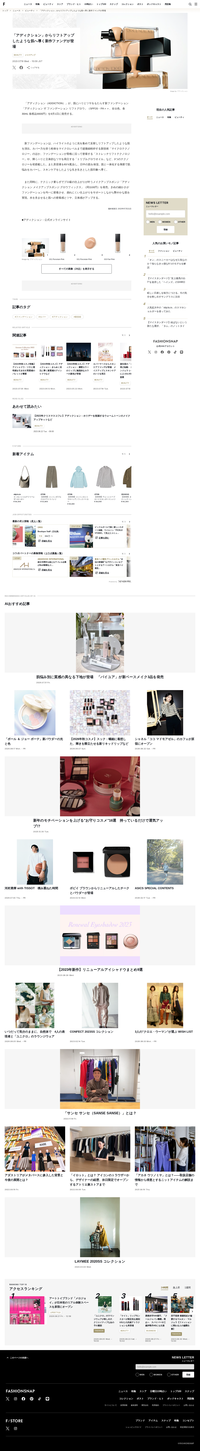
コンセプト (188, 1420)
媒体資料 (134, 1405)
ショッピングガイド (133, 1427)
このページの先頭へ (19, 1358)
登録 (166, 229)
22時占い (88, 4)
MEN (152, 222)
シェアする (35, 68)
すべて (150, 117)
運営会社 (144, 1405)
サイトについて (111, 1405)
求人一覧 (36, 521)
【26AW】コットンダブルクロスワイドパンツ (51, 498)
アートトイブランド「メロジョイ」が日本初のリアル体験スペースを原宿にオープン (69, 1302)
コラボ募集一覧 (53, 553)
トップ (5, 11)
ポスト (140, 4)
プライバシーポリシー (171, 1405)
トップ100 (101, 4)
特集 (38, 4)
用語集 (168, 4)
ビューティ (48, 4)
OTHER (181, 222)
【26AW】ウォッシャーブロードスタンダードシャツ (105, 498)
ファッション (163, 251)
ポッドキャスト (154, 4)
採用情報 (123, 1405)
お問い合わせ (189, 1405)
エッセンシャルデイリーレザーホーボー (24, 498)
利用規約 (155, 1405)
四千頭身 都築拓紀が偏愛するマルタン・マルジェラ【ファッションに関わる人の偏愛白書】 (181, 1322)
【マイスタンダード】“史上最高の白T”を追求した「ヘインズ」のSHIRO (166, 280)
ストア (60, 4)
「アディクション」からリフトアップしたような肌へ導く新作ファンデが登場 (72, 11)
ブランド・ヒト (74, 4)
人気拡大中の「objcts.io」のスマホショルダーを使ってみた (166, 309)
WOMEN (166, 222)
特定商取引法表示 (187, 1427)
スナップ (114, 4)
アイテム (153, 1420)
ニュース (28, 4)
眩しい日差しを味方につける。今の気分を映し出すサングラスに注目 (167, 295)
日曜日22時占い (158, 1391)
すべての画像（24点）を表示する (76, 269)
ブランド (140, 1420)
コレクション (127, 4)
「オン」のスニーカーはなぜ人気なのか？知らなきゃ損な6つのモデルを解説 (167, 264)
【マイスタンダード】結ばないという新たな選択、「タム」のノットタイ (167, 324)
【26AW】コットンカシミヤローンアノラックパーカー (78, 499)
